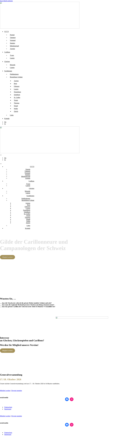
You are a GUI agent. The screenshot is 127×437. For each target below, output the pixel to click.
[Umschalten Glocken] (34, 188)
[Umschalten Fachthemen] (34, 196)
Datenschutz (8, 407)
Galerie (12, 58)
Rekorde (12, 65)
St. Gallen (17, 97)
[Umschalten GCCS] (34, 167)
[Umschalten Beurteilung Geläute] (34, 200)
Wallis (16, 108)
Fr (5, 124)
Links (11, 115)
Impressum (7, 409)
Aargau (16, 81)
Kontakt (6, 118)
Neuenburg (17, 92)
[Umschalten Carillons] (34, 181)
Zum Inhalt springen (6, 1)
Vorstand (12, 40)
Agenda (12, 49)
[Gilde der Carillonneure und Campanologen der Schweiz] (39, 28)
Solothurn (17, 95)
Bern (15, 83)
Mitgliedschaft (14, 46)
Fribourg (16, 86)
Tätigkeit (12, 37)
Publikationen (14, 74)
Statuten (12, 43)
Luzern (16, 89)
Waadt (16, 106)
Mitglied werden (7, 257)
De (5, 122)
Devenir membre (16, 390)
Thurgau (16, 103)
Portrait (12, 35)
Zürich (16, 111)
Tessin (16, 100)
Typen (12, 55)
